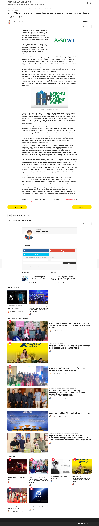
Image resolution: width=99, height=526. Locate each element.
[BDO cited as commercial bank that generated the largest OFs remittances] (38, 297)
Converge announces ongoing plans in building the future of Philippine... (66, 278)
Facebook (37, 251)
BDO (41, 306)
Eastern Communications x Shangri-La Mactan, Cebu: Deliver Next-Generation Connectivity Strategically (67, 392)
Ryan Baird (15, 306)
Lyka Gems (9, 306)
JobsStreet (59, 321)
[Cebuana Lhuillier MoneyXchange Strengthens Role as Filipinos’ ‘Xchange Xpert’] (27, 353)
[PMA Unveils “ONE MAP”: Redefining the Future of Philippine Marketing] (27, 376)
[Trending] (10, 321)
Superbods (9, 505)
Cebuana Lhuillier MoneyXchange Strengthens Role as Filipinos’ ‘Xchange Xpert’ (70, 347)
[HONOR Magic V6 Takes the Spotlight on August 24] (17, 466)
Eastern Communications (63, 388)
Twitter (37, 254)
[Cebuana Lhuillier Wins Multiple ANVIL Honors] (27, 421)
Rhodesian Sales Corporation (71, 433)
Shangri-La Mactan (74, 388)
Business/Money (13, 10)
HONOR (19, 474)
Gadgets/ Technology (12, 305)
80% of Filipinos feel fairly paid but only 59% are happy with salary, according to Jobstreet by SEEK (69, 325)
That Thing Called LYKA (14, 309)
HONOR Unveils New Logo (37, 507)
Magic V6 (9, 475)
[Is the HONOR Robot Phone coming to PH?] (60, 466)
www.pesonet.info (70, 199)
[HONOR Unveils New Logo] (38, 495)
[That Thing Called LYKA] (17, 297)
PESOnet (26, 215)
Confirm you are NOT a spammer (33, 266)
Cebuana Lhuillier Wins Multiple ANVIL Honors (70, 413)
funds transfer (17, 215)
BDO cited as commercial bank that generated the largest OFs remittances (38, 309)
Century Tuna (18, 504)
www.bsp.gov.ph (29, 201)
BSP (10, 215)
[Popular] (10, 366)
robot (66, 474)
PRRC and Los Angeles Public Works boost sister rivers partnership (38, 278)
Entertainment (10, 504)
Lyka (21, 305)
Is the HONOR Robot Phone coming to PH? (59, 477)
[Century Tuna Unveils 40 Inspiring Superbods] (17, 495)
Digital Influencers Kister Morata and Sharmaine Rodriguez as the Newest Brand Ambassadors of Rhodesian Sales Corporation (70, 437)
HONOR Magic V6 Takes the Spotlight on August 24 (16, 478)
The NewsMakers (19, 2)
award (38, 306)
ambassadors (60, 433)
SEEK (72, 321)
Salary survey (66, 321)
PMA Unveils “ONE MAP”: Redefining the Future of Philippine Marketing (67, 369)
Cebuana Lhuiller (61, 343)
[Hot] (10, 343)
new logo (31, 505)
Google (63, 251)
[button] (87, 3)
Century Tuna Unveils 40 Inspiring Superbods (15, 507)
